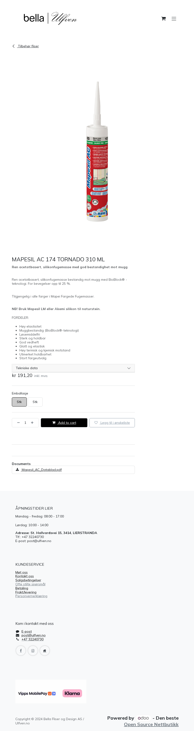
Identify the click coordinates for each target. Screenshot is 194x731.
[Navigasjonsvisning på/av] (174, 18)
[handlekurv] (163, 18)
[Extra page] (44, 650)
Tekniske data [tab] (27, 368)
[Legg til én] (34, 422)
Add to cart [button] (66, 422)
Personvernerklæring (31, 596)
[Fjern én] (17, 422)
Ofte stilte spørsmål (30, 584)
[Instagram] (33, 650)
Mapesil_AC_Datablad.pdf (41, 470)
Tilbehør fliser (28, 46)
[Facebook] (21, 650)
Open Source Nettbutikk (151, 724)
